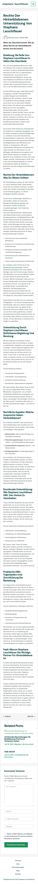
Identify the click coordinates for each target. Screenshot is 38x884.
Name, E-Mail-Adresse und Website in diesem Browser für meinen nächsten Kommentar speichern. (18, 836)
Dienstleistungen (18, 867)
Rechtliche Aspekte (18, 203)
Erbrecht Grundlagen (23, 131)
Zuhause (18, 860)
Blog (18, 871)
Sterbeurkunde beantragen (12, 267)
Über (18, 864)
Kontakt (18, 874)
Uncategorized (20, 755)
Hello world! (9, 751)
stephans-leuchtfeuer (15, 3)
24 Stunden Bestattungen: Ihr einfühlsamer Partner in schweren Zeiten (17, 739)
